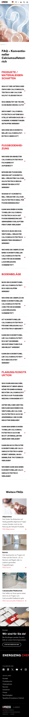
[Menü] (27, 2)
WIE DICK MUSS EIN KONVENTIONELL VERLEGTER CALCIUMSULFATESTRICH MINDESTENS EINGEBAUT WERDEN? (12, 237)
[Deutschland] (13, 2)
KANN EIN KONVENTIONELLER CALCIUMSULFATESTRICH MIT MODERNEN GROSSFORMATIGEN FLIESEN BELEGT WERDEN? (12, 341)
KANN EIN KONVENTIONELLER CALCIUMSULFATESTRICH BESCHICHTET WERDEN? (12, 358)
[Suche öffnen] (24, 2)
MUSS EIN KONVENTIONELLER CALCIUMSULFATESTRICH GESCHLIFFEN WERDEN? (12, 287)
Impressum (5, 714)
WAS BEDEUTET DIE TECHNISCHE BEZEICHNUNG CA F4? (13, 103)
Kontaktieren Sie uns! (12, 644)
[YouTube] (17, 670)
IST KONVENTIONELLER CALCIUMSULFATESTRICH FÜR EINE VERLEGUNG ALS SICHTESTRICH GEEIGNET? (12, 324)
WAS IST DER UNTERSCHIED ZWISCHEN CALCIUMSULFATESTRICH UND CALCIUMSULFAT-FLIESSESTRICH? (13, 91)
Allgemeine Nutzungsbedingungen (11, 712)
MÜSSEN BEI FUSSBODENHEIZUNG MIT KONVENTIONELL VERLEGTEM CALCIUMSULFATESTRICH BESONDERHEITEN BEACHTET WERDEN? (13, 179)
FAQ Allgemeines (14, 514)
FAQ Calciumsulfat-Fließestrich (14, 587)
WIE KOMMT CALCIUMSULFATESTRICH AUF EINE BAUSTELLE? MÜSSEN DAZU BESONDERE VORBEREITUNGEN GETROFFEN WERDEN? (13, 117)
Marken (2, 44)
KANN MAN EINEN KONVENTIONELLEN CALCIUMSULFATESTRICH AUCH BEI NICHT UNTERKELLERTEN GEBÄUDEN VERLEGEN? (12, 433)
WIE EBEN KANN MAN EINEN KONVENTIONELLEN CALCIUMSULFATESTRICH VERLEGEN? (12, 471)
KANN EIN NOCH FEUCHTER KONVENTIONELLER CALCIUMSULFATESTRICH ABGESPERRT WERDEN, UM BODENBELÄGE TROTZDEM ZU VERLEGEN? (12, 453)
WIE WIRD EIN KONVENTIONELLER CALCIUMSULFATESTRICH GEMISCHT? (12, 133)
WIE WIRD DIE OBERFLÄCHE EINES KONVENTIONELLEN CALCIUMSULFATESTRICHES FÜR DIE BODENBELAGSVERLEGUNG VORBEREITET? (13, 257)
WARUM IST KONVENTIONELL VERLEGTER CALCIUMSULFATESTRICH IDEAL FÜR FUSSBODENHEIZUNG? (13, 198)
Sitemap (12, 714)
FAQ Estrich (14, 551)
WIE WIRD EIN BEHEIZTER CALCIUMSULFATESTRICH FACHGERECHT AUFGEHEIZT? (12, 161)
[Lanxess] (8, 707)
